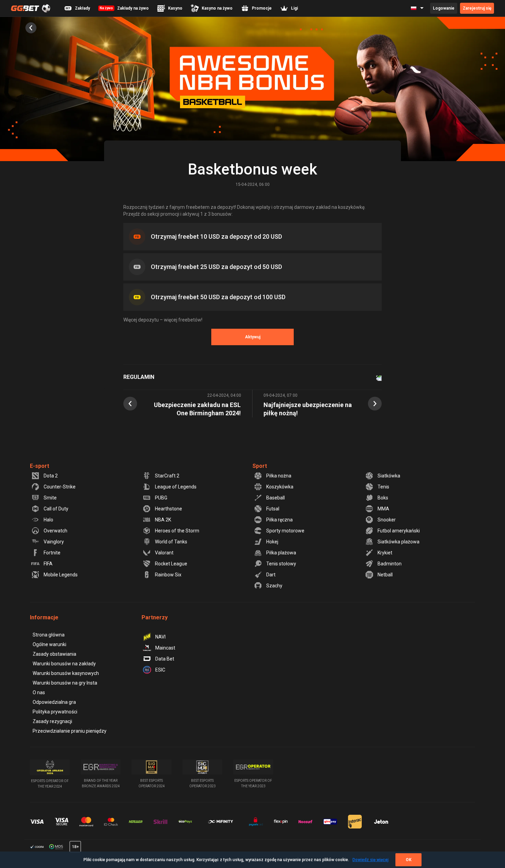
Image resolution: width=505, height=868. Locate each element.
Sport (259, 466)
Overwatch (55, 530)
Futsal (272, 508)
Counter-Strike (60, 486)
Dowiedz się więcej (370, 859)
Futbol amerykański (399, 530)
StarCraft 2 (167, 475)
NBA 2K (163, 519)
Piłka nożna (278, 475)
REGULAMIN (138, 377)
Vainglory (54, 541)
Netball (385, 574)
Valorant (164, 552)
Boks (383, 497)
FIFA (48, 563)
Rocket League (171, 563)
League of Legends (176, 486)
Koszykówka (279, 486)
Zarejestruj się (477, 8)
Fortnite (52, 552)
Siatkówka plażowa (398, 541)
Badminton (390, 563)
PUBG (161, 497)
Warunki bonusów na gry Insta (65, 683)
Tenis (383, 486)
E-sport (39, 466)
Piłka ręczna (279, 519)
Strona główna (49, 635)
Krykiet (385, 552)
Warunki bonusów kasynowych (66, 673)
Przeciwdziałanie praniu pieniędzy (69, 731)
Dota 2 (51, 475)
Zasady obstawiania (54, 654)
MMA (383, 508)
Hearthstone (168, 508)
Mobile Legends (61, 574)
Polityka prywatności (55, 711)
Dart (271, 574)
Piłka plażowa (281, 552)
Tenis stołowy (281, 563)
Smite (50, 497)
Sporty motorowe (285, 530)
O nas (39, 692)
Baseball (275, 497)
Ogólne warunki (49, 644)
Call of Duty (56, 508)
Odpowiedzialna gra (54, 702)
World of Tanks (171, 541)
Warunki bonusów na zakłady (64, 663)
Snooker (387, 519)
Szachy (274, 585)
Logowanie (443, 8)
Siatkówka (389, 475)
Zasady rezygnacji (52, 721)
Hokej (272, 541)
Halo (48, 519)
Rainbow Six (168, 574)
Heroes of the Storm (177, 530)
